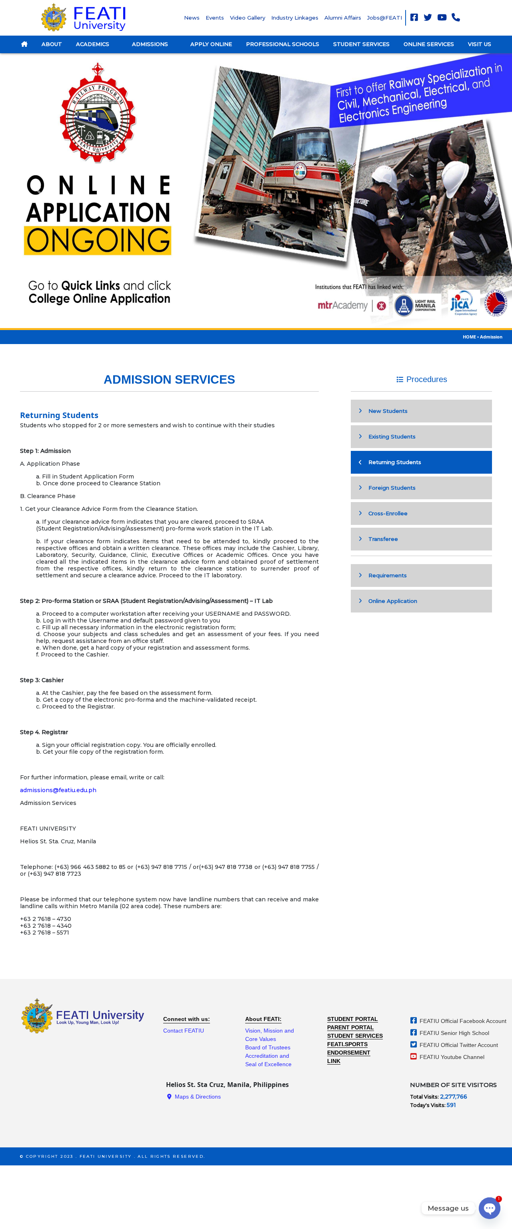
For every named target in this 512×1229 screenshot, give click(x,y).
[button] (38, 190)
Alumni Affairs (342, 17)
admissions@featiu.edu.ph (58, 790)
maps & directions (197, 1096)
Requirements (385, 575)
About (52, 44)
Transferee (381, 539)
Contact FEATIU (183, 1030)
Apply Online (211, 44)
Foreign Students (390, 487)
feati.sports (347, 1044)
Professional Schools (282, 44)
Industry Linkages (294, 17)
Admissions (151, 44)
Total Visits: (425, 1097)
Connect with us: (186, 1019)
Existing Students (390, 436)
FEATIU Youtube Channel (451, 1057)
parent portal (350, 1027)
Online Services (429, 44)
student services (355, 1036)
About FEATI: (263, 1019)
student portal (352, 1019)
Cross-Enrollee (386, 513)
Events (215, 17)
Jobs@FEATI (384, 17)
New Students (386, 411)
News (192, 17)
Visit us (479, 44)
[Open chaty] (489, 1208)
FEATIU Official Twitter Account (458, 1045)
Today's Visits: (428, 1105)
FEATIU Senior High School (453, 1033)
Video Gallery (247, 17)
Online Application (390, 601)
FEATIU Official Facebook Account (462, 1021)
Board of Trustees (267, 1047)
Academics (93, 44)
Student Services (361, 44)
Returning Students (392, 462)
